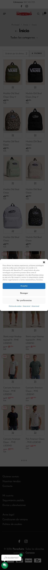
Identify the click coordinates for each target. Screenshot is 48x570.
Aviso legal (26, 306)
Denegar (24, 293)
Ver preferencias (24, 301)
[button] (44, 262)
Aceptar (24, 286)
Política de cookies (15, 306)
